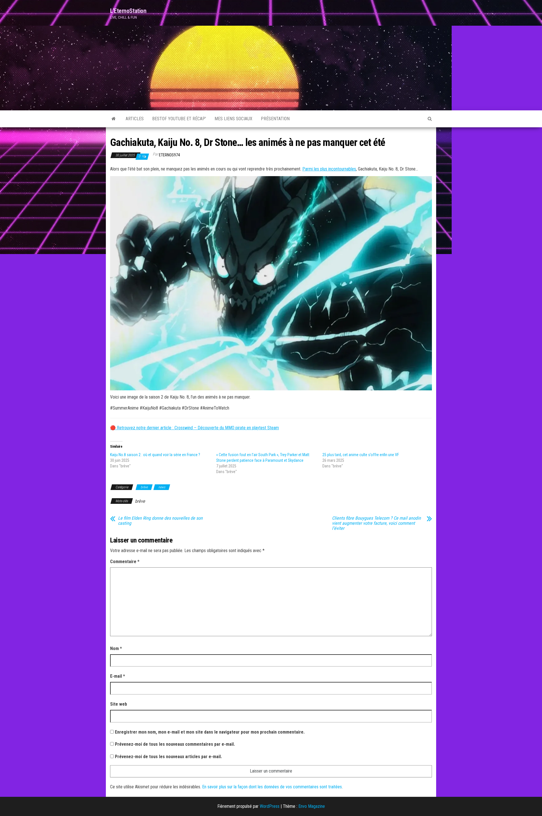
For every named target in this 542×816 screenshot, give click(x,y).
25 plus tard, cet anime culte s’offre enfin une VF (360, 454)
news (161, 487)
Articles (135, 118)
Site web (118, 704)
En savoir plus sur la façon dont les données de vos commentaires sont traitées (272, 786)
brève (144, 487)
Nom (116, 648)
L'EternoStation (128, 10)
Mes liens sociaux (233, 118)
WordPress (269, 806)
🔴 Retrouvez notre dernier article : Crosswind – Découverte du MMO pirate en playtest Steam (194, 427)
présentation (275, 118)
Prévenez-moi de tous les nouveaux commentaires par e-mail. (175, 744)
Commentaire (124, 561)
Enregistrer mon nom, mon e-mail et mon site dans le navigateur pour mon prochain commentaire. (210, 732)
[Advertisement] (271, 68)
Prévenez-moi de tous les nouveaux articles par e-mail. (168, 756)
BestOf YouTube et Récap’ (179, 118)
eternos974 (169, 155)
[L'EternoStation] (113, 118)
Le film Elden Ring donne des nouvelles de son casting (160, 521)
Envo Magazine (311, 806)
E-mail (117, 676)
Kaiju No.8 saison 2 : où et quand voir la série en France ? (155, 454)
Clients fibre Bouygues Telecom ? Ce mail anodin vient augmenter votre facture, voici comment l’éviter (376, 523)
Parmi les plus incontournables (329, 169)
